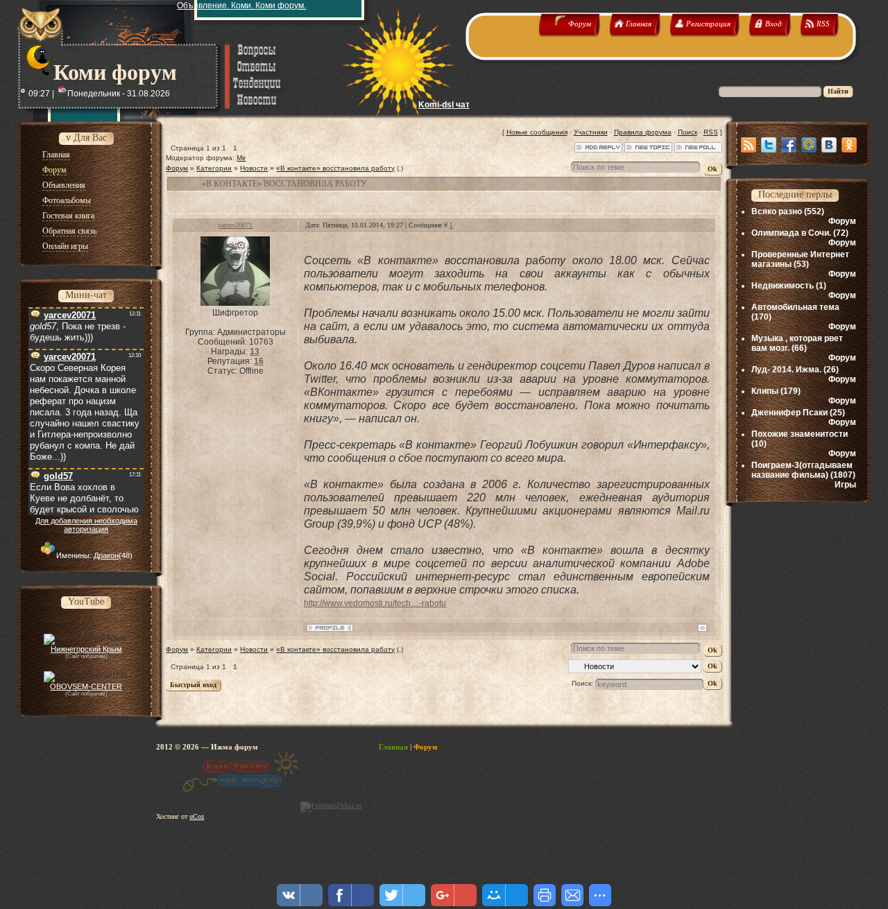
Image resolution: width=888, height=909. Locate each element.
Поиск (687, 132)
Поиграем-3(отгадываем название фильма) (802, 470)
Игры (845, 485)
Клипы (764, 391)
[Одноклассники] (849, 145)
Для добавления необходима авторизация (86, 525)
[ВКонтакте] (829, 145)
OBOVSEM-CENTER (86, 686)
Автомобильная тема (795, 307)
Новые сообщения (536, 132)
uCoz (196, 816)
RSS (710, 132)
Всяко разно (776, 211)
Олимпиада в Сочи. (791, 233)
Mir (241, 158)
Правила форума (643, 132)
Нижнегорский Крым (86, 649)
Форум (177, 168)
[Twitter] (768, 145)
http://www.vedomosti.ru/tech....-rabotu (375, 603)
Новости (254, 168)
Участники (591, 132)
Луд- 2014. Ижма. (786, 369)
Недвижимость (782, 286)
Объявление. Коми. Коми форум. (241, 5)
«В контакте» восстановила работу (335, 168)
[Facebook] (788, 145)
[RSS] (748, 145)
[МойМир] (809, 145)
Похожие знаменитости (799, 434)
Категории (214, 168)
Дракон (106, 555)
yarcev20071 (235, 225)
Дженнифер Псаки (789, 412)
